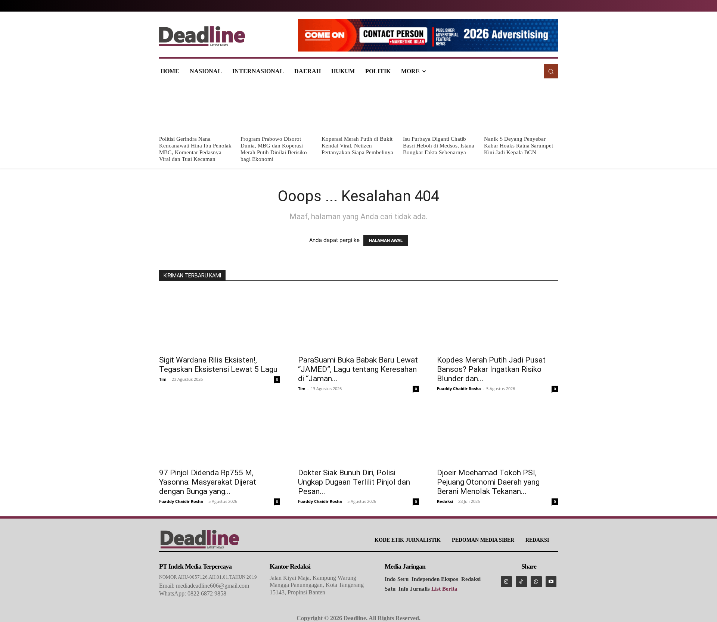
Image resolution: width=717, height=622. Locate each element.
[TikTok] (521, 581)
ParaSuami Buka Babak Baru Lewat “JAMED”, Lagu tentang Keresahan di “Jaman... (358, 369)
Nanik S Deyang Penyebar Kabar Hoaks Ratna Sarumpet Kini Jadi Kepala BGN (518, 145)
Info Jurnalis (414, 589)
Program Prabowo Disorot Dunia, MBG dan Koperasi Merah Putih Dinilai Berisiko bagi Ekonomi (273, 149)
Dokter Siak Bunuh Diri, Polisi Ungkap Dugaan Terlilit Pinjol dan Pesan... (354, 482)
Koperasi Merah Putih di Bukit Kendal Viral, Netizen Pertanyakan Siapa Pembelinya (357, 145)
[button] (551, 71)
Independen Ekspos (435, 579)
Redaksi (445, 501)
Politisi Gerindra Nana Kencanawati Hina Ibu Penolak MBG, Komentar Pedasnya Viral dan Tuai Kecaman (195, 149)
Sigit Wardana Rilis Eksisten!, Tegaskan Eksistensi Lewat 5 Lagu (218, 364)
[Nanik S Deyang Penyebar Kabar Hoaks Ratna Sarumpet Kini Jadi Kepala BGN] (521, 108)
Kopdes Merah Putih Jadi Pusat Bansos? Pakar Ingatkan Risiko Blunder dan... (491, 369)
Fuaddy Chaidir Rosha (459, 388)
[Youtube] (551, 581)
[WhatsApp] (536, 581)
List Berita (444, 589)
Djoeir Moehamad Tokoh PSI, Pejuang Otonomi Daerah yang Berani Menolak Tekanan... (488, 482)
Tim (163, 379)
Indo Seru (397, 579)
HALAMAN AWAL (386, 240)
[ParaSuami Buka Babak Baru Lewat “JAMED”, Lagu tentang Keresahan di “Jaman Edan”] (358, 321)
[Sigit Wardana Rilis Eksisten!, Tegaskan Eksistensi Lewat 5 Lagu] (219, 321)
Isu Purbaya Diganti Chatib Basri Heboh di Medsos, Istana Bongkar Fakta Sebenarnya (438, 145)
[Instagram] (506, 581)
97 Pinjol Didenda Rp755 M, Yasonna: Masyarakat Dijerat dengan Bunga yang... (207, 482)
